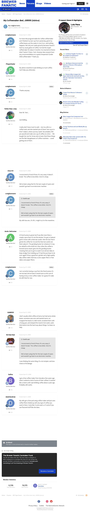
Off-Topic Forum (24, 28)
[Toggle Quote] (22, 198)
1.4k (11, 79)
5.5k (11, 124)
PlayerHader (10, 64)
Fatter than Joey (10, 109)
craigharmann (15, 26)
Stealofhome (68, 118)
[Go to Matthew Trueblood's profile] (60, 54)
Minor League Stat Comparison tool (73, 116)
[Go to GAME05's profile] (11, 319)
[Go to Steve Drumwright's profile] (60, 93)
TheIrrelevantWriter (70, 130)
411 (11, 247)
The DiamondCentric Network (55, 506)
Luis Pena (75, 25)
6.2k (11, 412)
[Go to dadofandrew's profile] (11, 403)
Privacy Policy (33, 506)
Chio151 (11, 171)
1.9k (11, 390)
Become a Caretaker (47, 471)
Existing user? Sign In (68, 3)
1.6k (11, 350)
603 (11, 186)
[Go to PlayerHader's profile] (11, 70)
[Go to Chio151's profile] (11, 177)
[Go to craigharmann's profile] (5, 26)
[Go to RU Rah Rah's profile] (11, 341)
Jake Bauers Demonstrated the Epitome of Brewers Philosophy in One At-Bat (73, 64)
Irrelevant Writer (83, 130)
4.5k (11, 328)
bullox (10, 374)
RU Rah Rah (10, 335)
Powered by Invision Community (45, 509)
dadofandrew (10, 397)
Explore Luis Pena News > (66, 42)
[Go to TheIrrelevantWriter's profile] (60, 127)
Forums (30, 3)
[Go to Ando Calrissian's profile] (11, 238)
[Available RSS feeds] (86, 495)
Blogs (39, 3)
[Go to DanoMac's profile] (35, 486)
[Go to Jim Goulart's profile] (60, 74)
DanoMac (41, 486)
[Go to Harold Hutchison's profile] (60, 63)
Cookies (41, 506)
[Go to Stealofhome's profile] (60, 117)
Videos (47, 3)
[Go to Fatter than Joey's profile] (11, 115)
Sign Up (81, 3)
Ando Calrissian (10, 231)
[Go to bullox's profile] (11, 381)
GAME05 (10, 312)
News (22, 3)
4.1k (11, 50)
